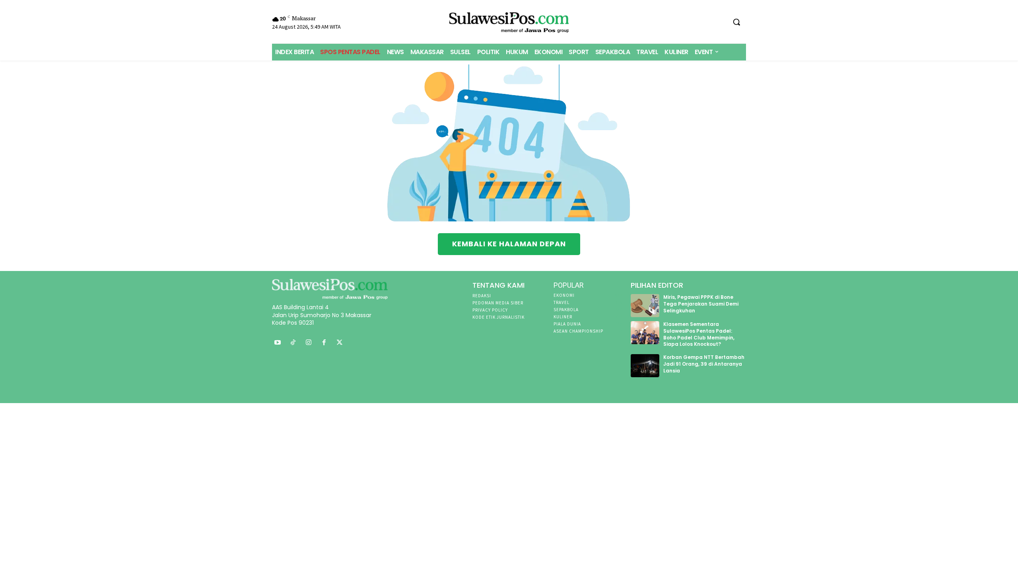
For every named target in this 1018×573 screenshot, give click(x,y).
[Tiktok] (293, 343)
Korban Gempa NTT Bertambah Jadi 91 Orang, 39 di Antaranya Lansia (703, 364)
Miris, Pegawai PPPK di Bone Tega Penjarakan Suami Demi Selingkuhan (700, 304)
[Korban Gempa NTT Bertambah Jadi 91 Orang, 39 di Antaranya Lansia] (645, 365)
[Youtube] (278, 343)
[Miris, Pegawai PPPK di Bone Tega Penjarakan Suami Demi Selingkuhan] (645, 305)
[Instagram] (309, 343)
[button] (736, 21)
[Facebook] (324, 343)
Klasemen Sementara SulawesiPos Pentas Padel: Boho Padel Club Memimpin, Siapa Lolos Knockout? (698, 334)
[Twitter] (339, 343)
